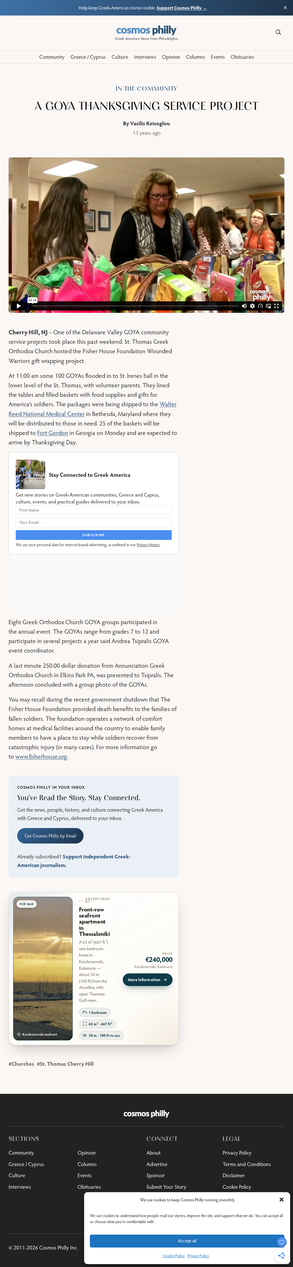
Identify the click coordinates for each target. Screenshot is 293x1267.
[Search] (278, 32)
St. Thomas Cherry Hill (67, 1063)
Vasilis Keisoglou (150, 123)
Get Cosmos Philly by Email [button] (50, 836)
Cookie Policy (174, 1255)
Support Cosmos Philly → (182, 8)
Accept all (187, 1240)
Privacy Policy (198, 1255)
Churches (22, 1063)
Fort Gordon (52, 433)
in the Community (146, 89)
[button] (281, 1199)
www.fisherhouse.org (41, 756)
